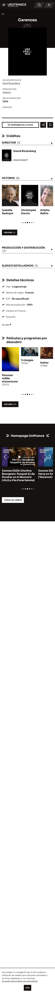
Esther (44, 362)
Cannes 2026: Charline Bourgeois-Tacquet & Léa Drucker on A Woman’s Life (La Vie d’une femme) (18, 475)
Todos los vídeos (13, 500)
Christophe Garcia (28, 212)
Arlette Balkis (45, 212)
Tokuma (7, 92)
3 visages (27, 360)
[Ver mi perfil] (49, 5)
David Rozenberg (11, 83)
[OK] (27, 988)
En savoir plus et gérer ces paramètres (20, 981)
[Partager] (43, 125)
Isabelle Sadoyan (7, 212)
